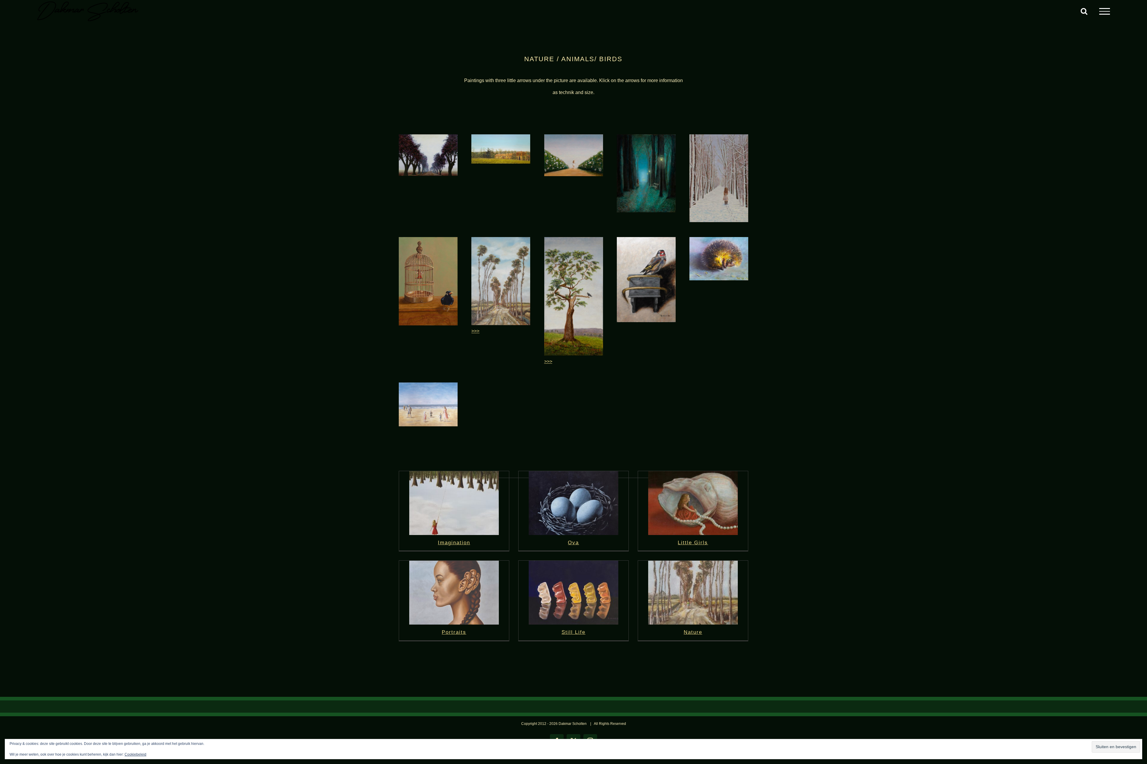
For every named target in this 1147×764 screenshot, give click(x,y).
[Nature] (693, 593)
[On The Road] (428, 136)
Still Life (573, 632)
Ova (573, 542)
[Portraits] (454, 593)
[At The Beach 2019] (428, 384)
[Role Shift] (428, 239)
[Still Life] (573, 593)
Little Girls (693, 542)
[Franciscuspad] (573, 136)
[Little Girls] (693, 503)
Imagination (454, 542)
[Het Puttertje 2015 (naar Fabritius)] (646, 239)
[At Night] (646, 136)
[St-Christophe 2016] (500, 136)
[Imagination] (454, 503)
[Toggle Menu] (1104, 11)
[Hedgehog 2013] (718, 239)
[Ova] (573, 503)
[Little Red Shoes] (573, 239)
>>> (475, 330)
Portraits (454, 632)
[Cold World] (718, 136)
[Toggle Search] (1084, 11)
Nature (693, 632)
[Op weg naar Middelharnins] (500, 239)
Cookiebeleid (135, 754)
